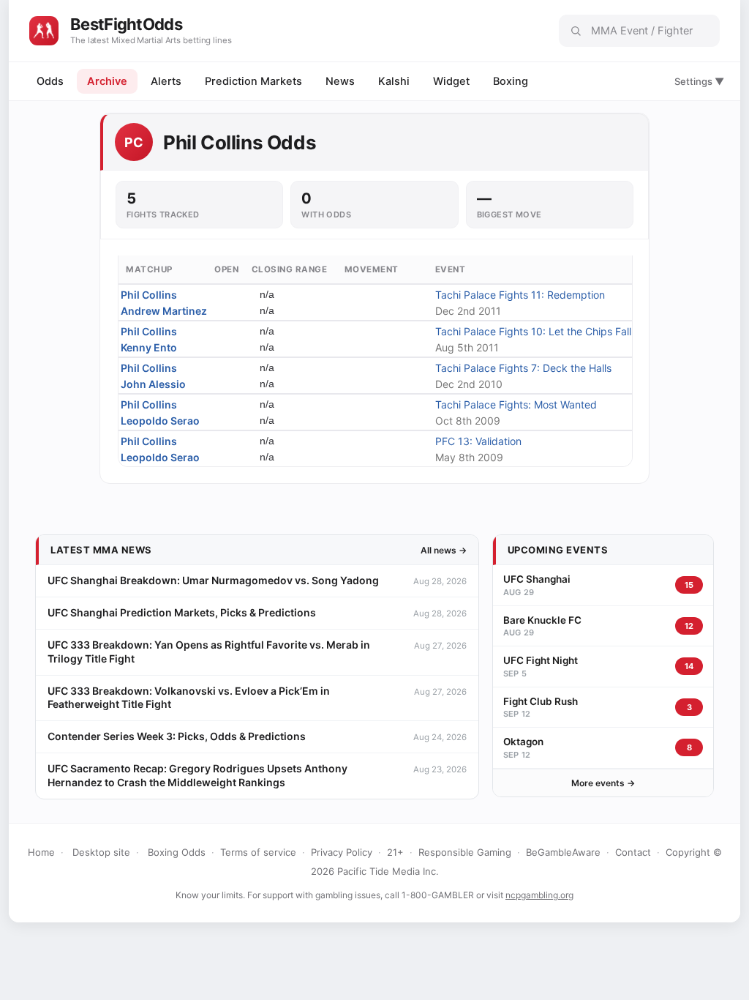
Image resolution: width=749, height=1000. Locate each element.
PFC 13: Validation (478, 441)
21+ (395, 852)
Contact (633, 852)
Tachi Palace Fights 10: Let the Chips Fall (533, 331)
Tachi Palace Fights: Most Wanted (516, 404)
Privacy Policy (341, 852)
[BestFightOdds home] (44, 30)
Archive (107, 81)
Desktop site (101, 852)
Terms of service (258, 852)
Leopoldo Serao (160, 420)
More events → (603, 782)
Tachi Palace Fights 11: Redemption (520, 294)
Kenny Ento (149, 347)
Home (41, 852)
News (340, 81)
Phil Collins (149, 294)
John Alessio (153, 384)
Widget (451, 81)
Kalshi (394, 81)
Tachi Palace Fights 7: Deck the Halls (523, 368)
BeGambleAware (563, 852)
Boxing (510, 81)
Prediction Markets (253, 81)
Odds (50, 81)
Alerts (166, 81)
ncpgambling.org (539, 894)
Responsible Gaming (464, 852)
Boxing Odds (177, 852)
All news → (444, 550)
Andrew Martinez (164, 311)
